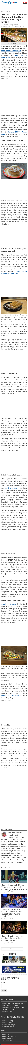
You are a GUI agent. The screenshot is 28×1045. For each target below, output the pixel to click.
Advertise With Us (9, 1036)
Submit (4, 990)
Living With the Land (10, 695)
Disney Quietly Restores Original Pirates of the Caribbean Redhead (12, 938)
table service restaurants (11, 51)
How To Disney (8, 1027)
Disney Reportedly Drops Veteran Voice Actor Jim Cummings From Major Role (14, 887)
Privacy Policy (7, 1038)
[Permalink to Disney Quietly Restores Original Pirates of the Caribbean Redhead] (14, 934)
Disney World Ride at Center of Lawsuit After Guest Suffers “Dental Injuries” (11, 912)
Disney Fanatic (7, 1023)
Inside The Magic (8, 1025)
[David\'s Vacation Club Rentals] (14, 973)
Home (3, 11)
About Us (5, 1034)
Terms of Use (7, 1040)
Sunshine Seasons (8, 604)
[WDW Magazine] (14, 963)
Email (3, 983)
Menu (25, 2)
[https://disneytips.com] (9, 2)
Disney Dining (7, 1021)
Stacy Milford (14, 25)
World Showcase (11, 488)
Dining (8, 11)
